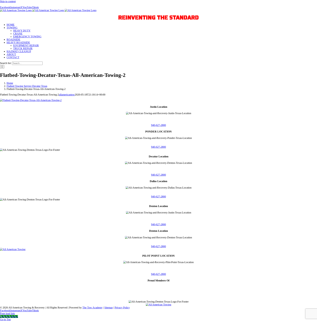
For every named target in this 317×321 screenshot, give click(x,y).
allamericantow (67, 94)
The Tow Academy (92, 307)
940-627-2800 (158, 125)
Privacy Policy (122, 307)
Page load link (7, 313)
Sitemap (108, 307)
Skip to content (8, 1)
